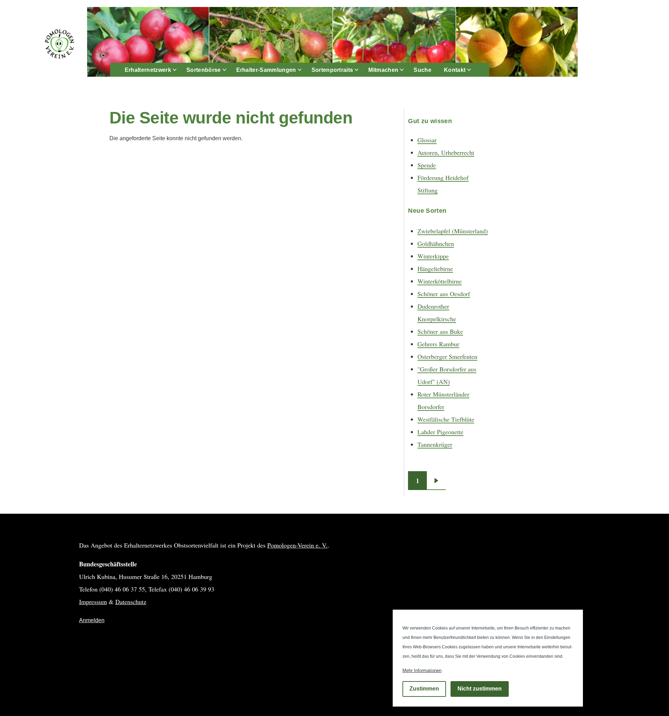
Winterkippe (433, 256)
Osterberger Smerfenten (447, 356)
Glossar (427, 140)
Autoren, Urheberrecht (445, 152)
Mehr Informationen (421, 670)
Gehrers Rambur (438, 344)
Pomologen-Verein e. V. (297, 545)
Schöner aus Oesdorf (443, 293)
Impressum (93, 601)
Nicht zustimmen (479, 689)
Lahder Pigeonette (440, 432)
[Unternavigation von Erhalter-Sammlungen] (304, 70)
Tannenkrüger (434, 444)
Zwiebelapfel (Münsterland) (452, 231)
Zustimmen (424, 689)
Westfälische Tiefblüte (445, 419)
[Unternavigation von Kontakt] (473, 70)
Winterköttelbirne (439, 281)
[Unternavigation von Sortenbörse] (228, 70)
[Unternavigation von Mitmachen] (406, 70)
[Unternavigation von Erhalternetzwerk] (178, 70)
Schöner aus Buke (440, 331)
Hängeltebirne (435, 268)
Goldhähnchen (435, 243)
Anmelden (92, 620)
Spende (426, 165)
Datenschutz (130, 601)
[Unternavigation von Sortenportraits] (360, 70)
